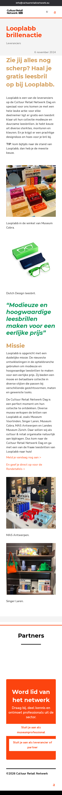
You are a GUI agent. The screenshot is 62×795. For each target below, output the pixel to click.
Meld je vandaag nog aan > (23, 457)
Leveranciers (13, 43)
